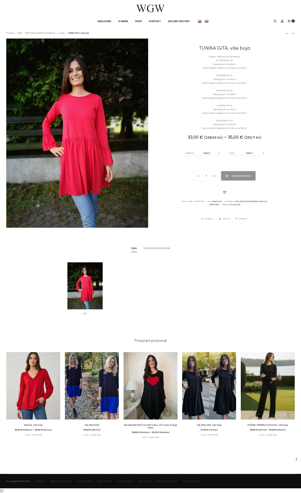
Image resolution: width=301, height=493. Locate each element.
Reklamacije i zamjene (61, 481)
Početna (10, 33)
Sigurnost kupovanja (166, 481)
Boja (232, 153)
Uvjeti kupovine (84, 481)
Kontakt (155, 21)
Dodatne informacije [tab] (157, 248)
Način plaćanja (125, 481)
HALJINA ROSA (92, 425)
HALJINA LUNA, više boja (209, 425)
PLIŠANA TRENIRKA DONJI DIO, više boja (268, 425)
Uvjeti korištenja (104, 481)
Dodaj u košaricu (241, 175)
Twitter (226, 219)
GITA (231, 204)
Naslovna (104, 21)
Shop (138, 21)
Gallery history (179, 21)
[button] (198, 176)
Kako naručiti (144, 481)
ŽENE (20, 33)
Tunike (61, 33)
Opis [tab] (134, 248)
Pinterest (243, 219)
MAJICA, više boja (33, 425)
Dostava (40, 481)
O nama (123, 21)
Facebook (209, 219)
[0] (289, 21)
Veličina (189, 153)
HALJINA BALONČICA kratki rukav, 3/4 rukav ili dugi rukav (150, 426)
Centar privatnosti (191, 481)
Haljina (237, 204)
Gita (237, 201)
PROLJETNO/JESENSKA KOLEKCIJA (40, 33)
